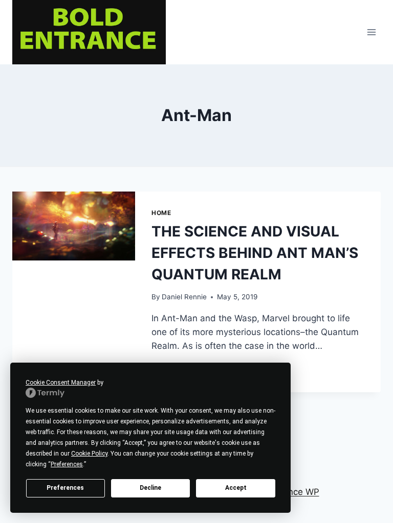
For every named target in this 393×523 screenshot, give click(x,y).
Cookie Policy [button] (89, 453)
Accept (236, 487)
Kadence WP (293, 492)
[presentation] (73, 226)
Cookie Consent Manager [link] (61, 382)
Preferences (65, 487)
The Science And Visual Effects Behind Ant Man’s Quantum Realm (254, 253)
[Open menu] (371, 32)
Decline (150, 487)
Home (161, 213)
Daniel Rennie (184, 297)
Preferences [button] (67, 464)
